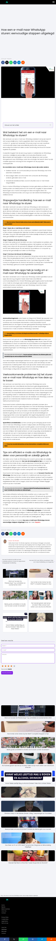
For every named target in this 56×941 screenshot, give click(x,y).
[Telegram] (19, 62)
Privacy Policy (4, 917)
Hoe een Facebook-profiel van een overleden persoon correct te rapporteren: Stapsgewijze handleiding (13, 561)
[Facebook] (3, 62)
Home (3, 905)
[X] (7, 62)
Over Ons (3, 911)
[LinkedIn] (15, 62)
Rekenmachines (5, 909)
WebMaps (4, 929)
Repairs (3, 907)
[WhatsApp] (11, 62)
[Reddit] (23, 62)
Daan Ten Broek (13, 541)
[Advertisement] (28, 16)
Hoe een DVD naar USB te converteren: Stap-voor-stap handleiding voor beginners (41, 561)
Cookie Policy (4, 919)
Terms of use (4, 923)
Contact (3, 913)
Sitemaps (3, 931)
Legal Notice (4, 921)
